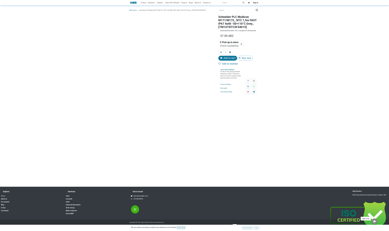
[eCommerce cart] (248, 2)
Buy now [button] (246, 58)
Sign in (255, 3)
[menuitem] (143, 2)
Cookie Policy (181, 227)
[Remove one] (221, 52)
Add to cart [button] (229, 58)
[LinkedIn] (248, 86)
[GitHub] (135, 209)
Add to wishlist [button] (230, 63)
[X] (254, 80)
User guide (223, 88)
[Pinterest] (248, 91)
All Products (133, 10)
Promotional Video (226, 92)
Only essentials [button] (247, 228)
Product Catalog (225, 84)
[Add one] (230, 52)
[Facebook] (248, 80)
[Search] (243, 2)
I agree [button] (256, 228)
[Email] (254, 91)
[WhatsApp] (254, 86)
